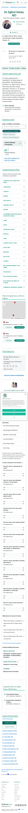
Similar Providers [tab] (9, 723)
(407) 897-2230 (20, 327)
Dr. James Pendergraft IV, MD (10, 764)
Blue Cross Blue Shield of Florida (11, 281)
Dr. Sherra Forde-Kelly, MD (9, 734)
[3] (15, 61)
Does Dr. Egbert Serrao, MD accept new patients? (13, 637)
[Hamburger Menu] (4, 2)
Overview (5, 68)
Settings (14, 417)
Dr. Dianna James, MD (8, 746)
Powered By (4, 774)
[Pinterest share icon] (25, 806)
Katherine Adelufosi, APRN (9, 731)
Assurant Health (8, 205)
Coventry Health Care (10, 243)
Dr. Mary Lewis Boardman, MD (10, 749)
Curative (6, 191)
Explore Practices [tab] (9, 727)
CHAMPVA (6, 261)
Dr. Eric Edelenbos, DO (8, 743)
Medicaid (6, 234)
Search (18, 2)
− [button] (4, 305)
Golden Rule (7, 272)
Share (20, 24)
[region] (14, 406)
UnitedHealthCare (8, 229)
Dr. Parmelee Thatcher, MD (9, 761)
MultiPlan (6, 256)
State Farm (6, 247)
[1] (10, 61)
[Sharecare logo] (14, 804)
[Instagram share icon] (18, 806)
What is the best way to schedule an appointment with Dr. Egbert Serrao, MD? (13, 623)
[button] (22, 462)
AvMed (5, 220)
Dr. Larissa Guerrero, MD (9, 740)
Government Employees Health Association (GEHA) (12, 215)
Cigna (5, 238)
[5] (20, 61)
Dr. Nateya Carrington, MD (9, 758)
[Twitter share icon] (23, 806)
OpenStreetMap (18, 318)
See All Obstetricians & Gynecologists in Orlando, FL (12, 770)
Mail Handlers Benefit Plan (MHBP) (11, 266)
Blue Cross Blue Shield (10, 276)
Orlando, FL (15, 32)
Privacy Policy (10, 405)
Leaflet (12, 318)
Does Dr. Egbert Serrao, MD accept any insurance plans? (13, 631)
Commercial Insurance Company (13, 287)
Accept (14, 413)
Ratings (24, 68)
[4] (17, 61)
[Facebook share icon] (16, 806)
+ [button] (4, 303)
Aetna (5, 225)
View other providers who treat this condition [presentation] (11, 159)
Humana (5, 196)
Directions (9, 327)
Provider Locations (14, 68)
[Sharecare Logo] (10, 2)
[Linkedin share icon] (21, 806)
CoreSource (7, 187)
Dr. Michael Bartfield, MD (9, 752)
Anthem (5, 209)
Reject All (14, 410)
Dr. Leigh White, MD (7, 737)
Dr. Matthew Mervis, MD (8, 755)
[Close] (25, 394)
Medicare (6, 252)
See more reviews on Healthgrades (14, 375)
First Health (7, 200)
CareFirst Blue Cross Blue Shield (11, 181)
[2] (12, 61)
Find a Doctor (5, 7)
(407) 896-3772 (20, 340)
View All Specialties (7, 719)
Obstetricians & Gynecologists (18, 7)
